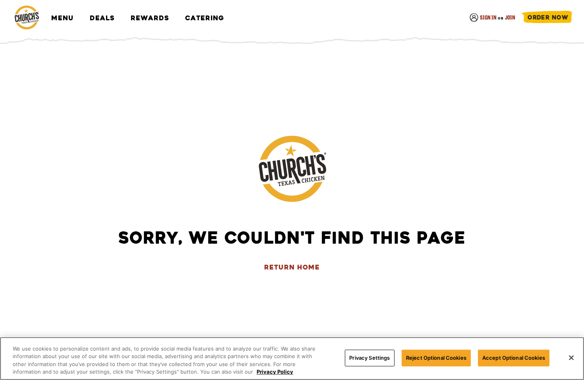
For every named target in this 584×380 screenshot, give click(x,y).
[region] (292, 358)
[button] (547, 18)
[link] (26, 18)
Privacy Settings (369, 358)
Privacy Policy (275, 371)
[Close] (571, 357)
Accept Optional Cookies (513, 358)
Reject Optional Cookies (436, 358)
